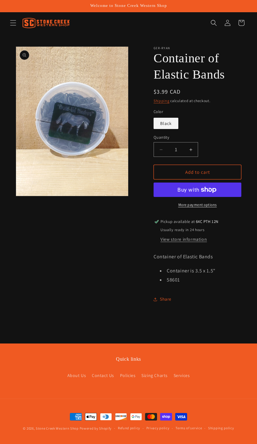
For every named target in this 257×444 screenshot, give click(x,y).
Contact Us (103, 375)
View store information (183, 239)
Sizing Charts (154, 375)
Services (182, 375)
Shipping (162, 100)
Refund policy (129, 428)
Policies (128, 375)
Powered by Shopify (96, 428)
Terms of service (189, 428)
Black (166, 123)
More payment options (197, 204)
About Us (76, 375)
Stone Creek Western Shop (57, 428)
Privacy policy (158, 428)
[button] (13, 23)
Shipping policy (221, 428)
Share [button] (165, 299)
